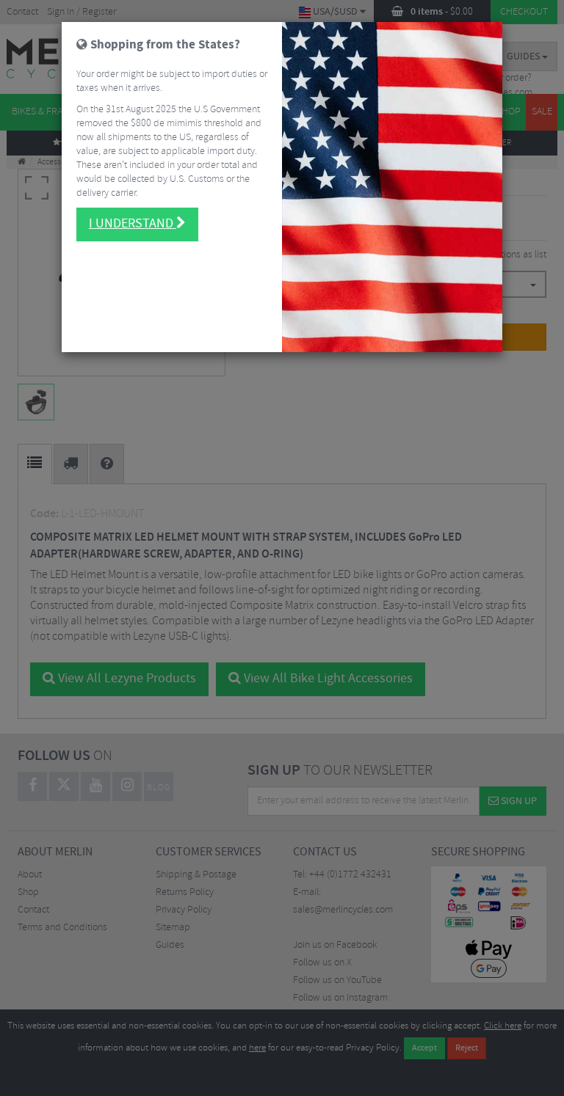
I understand (132, 224)
